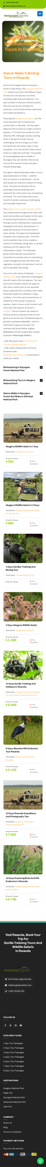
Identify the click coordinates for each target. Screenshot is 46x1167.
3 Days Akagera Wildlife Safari (21, 625)
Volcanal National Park (25, 575)
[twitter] (10, 1025)
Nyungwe (14, 695)
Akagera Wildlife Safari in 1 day (22, 446)
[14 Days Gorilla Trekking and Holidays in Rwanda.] (23, 652)
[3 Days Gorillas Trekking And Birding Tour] (23, 535)
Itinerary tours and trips (15, 355)
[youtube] (21, 1025)
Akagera (7, 311)
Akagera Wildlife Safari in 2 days (22, 505)
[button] (23, 369)
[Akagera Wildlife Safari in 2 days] (23, 474)
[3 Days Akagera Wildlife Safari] (23, 594)
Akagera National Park (25, 452)
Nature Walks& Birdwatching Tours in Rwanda (22, 44)
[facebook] (5, 1025)
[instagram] (16, 1025)
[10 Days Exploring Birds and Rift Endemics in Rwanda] (23, 847)
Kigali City (20, 822)
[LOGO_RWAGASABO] (15, 13)
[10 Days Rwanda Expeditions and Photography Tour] (23, 782)
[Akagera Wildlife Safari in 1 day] (23, 415)
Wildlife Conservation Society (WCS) (24, 209)
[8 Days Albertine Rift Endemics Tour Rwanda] (23, 717)
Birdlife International (25, 118)
